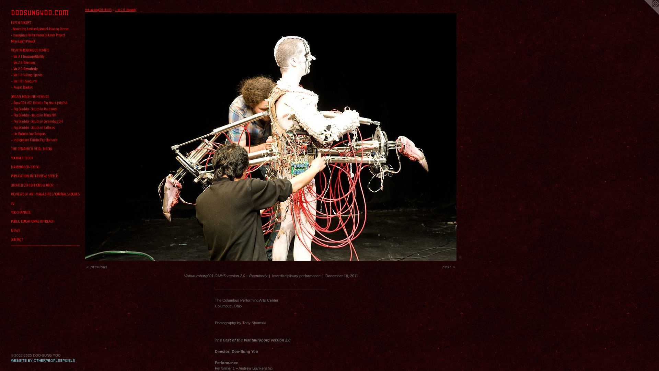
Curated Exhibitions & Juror (32, 185)
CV (12, 203)
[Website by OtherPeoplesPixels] (645, 13)
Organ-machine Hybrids (30, 96)
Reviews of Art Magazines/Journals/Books (45, 194)
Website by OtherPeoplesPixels (43, 360)
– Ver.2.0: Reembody (24, 68)
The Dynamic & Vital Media (31, 148)
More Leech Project (23, 41)
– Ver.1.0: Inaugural (24, 81)
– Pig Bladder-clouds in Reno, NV (33, 115)
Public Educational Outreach (33, 221)
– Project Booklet (22, 87)
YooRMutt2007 (22, 158)
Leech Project (21, 22)
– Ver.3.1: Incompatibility (27, 56)
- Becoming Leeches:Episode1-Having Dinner (40, 28)
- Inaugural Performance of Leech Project (38, 35)
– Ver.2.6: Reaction (23, 62)
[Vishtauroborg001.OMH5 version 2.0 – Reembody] (270, 137)
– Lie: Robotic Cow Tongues (28, 133)
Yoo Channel (21, 212)
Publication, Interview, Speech (34, 175)
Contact (17, 239)
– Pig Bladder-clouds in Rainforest (34, 108)
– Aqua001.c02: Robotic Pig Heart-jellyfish (39, 102)
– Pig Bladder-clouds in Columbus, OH (37, 121)
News (15, 230)
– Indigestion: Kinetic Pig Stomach (34, 139)
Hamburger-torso (25, 167)
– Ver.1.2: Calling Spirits (26, 74)
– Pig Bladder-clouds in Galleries (33, 127)
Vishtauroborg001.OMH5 (30, 50)
